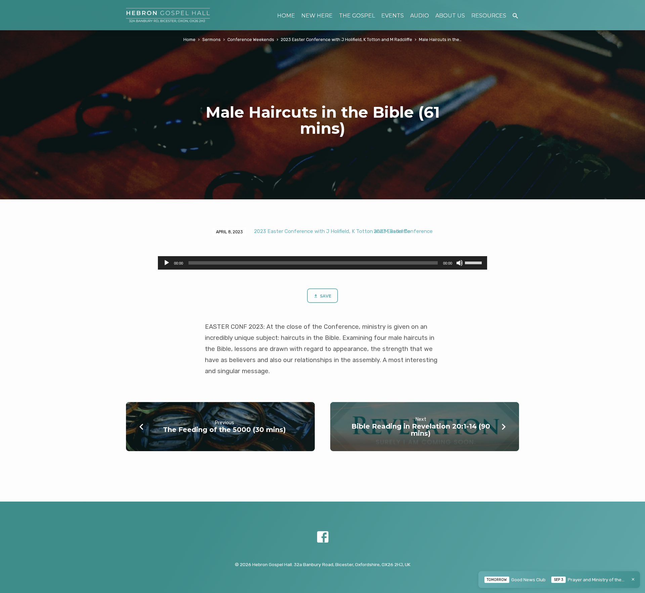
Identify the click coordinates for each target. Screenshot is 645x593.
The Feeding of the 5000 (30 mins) (224, 430)
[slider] (474, 262)
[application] (322, 263)
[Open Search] (515, 16)
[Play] (166, 263)
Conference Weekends (250, 39)
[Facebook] (322, 537)
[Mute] (459, 263)
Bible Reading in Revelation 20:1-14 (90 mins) (420, 429)
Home (189, 39)
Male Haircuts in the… (440, 39)
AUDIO (419, 15)
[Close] (633, 579)
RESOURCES (488, 15)
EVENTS (392, 15)
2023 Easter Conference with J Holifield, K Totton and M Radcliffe (346, 39)
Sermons (211, 39)
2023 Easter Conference (403, 231)
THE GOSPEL (357, 15)
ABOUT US (450, 15)
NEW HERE (317, 15)
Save (325, 296)
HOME (286, 15)
